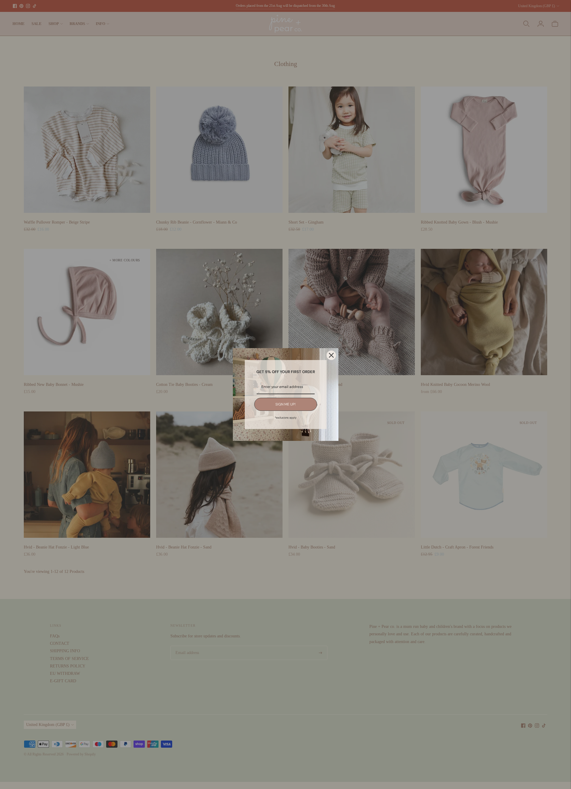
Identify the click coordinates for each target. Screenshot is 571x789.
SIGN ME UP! (285, 404)
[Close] (331, 355)
